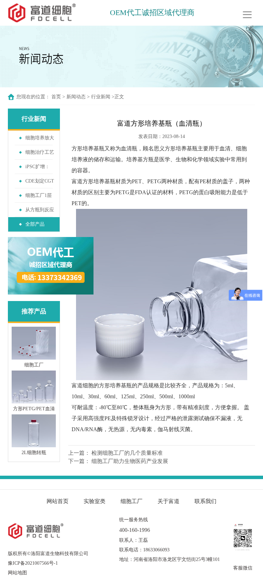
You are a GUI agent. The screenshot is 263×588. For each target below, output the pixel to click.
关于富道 (168, 501)
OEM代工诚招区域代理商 (152, 12)
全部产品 (35, 224)
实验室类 (94, 501)
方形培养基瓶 (88, 148)
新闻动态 (76, 96)
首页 (56, 96)
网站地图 (17, 572)
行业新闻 (100, 96)
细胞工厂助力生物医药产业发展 (129, 461)
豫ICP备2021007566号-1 (33, 563)
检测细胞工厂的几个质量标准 (127, 453)
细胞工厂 (131, 501)
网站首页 (57, 501)
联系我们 (205, 501)
